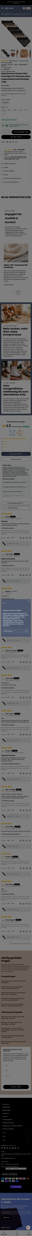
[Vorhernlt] (26, 631)
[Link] (5, 603)
